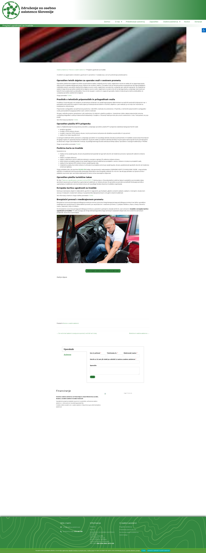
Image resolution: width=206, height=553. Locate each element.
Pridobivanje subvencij (135, 22)
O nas (117, 22)
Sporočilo (93, 365)
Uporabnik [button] (69, 349)
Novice (187, 22)
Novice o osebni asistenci (71, 323)
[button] (121, 22)
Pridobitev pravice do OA (127, 529)
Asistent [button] (67, 354)
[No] (204, 550)
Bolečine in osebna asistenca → (139, 333)
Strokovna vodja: (68, 531)
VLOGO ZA (82, 169)
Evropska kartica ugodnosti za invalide (76, 188)
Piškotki (92, 527)
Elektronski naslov (130, 353)
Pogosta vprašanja (125, 527)
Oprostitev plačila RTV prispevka (74, 124)
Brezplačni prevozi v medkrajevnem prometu (80, 199)
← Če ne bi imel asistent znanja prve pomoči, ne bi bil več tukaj (77, 333)
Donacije (198, 22)
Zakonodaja (123, 535)
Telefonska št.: (112, 353)
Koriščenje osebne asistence (128, 532)
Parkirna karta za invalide (70, 148)
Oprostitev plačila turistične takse (74, 177)
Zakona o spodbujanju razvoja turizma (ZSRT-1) (77, 180)
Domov (107, 22)
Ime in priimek (95, 353)
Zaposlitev (154, 22)
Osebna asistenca (170, 22)
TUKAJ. (69, 95)
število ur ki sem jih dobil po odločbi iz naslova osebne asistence (113, 359)
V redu (143, 550)
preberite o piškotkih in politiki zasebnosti (159, 550)
